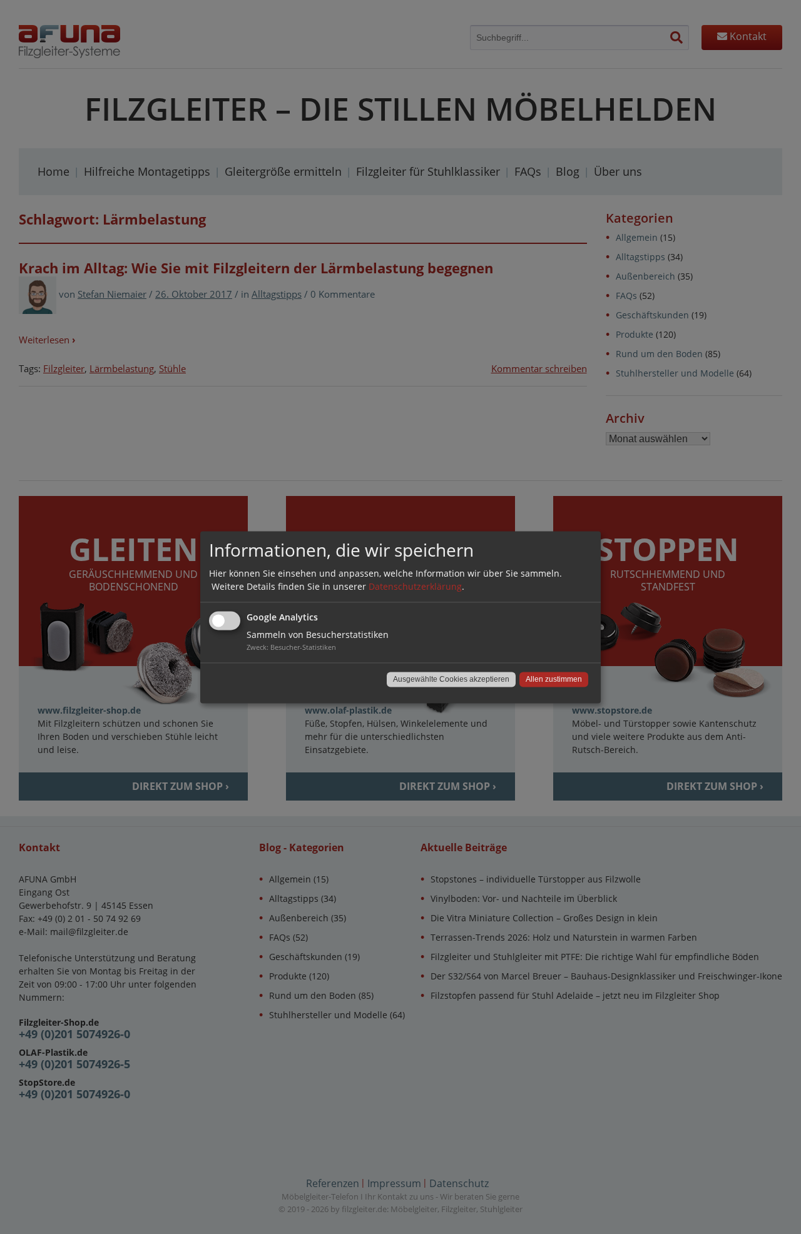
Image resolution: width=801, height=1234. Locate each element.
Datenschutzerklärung (415, 586)
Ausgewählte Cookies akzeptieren (451, 679)
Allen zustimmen (554, 679)
